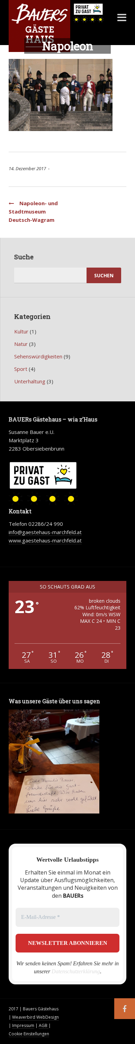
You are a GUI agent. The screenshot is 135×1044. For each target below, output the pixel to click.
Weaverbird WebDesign (35, 1017)
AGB (43, 1025)
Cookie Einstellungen (29, 1034)
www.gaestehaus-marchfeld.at (45, 540)
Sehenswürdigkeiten (38, 356)
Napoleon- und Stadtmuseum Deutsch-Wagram (33, 211)
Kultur (21, 331)
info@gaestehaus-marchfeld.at (45, 532)
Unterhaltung (29, 381)
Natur (21, 343)
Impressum (23, 1025)
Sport (20, 368)
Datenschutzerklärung (76, 971)
